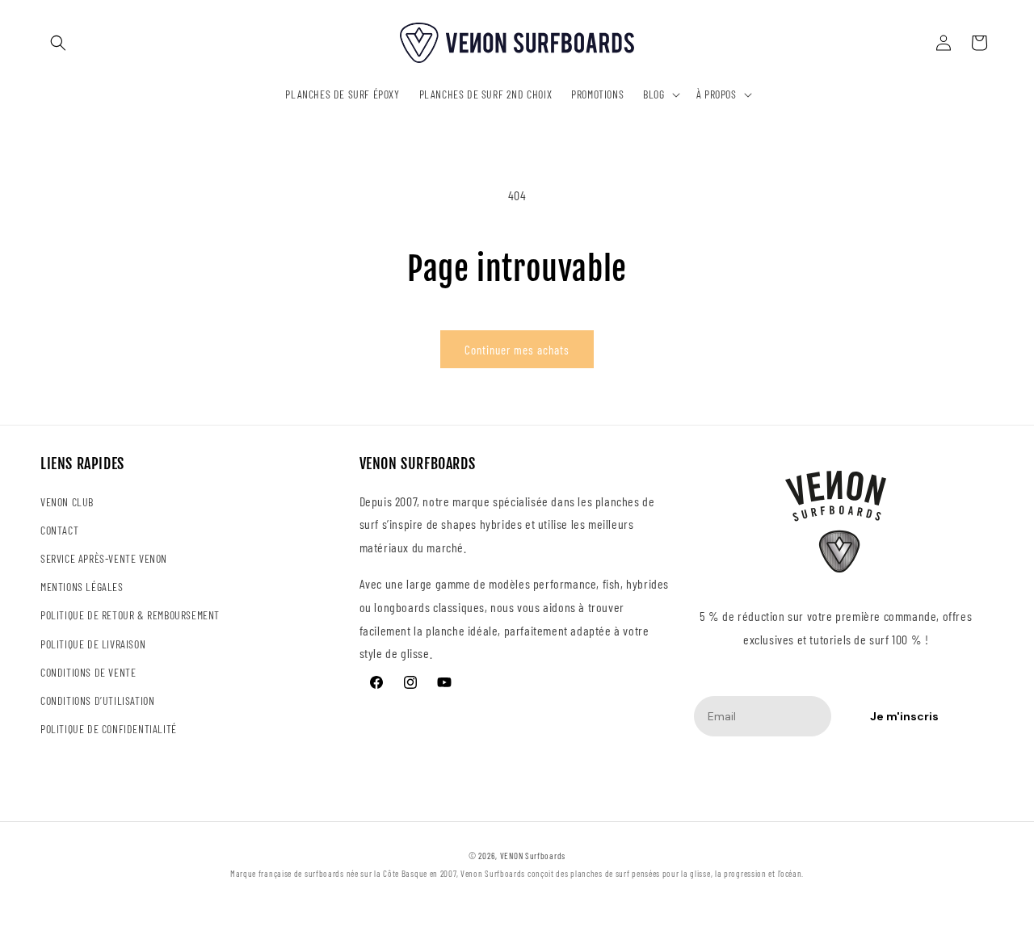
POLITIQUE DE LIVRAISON (92, 644)
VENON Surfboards (532, 855)
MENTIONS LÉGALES (82, 587)
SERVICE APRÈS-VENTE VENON (103, 558)
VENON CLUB (67, 502)
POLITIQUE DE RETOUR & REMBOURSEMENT (130, 615)
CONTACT (59, 530)
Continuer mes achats (517, 349)
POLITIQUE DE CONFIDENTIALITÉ (108, 729)
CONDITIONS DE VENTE (88, 672)
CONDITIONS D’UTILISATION (97, 700)
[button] (58, 43)
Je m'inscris (904, 716)
